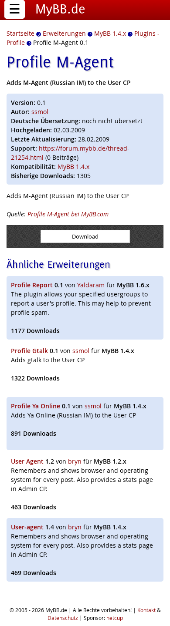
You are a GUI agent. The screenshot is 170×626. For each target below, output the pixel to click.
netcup (114, 617)
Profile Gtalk (29, 351)
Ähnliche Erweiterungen (58, 264)
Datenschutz (63, 617)
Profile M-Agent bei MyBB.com (68, 214)
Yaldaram (91, 285)
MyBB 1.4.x (73, 166)
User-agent (27, 527)
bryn (75, 461)
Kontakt (146, 609)
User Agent (27, 461)
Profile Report (32, 285)
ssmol (39, 112)
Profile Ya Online (35, 406)
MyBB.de (60, 9)
